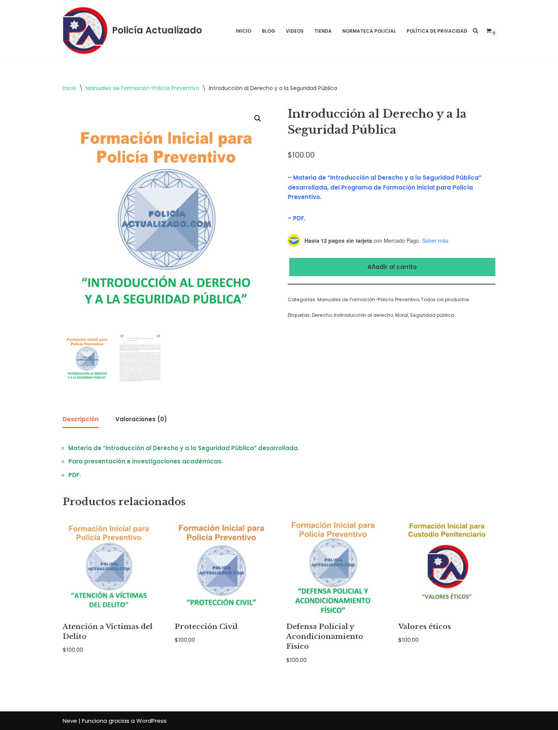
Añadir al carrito (392, 267)
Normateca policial (369, 31)
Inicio (243, 31)
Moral (401, 315)
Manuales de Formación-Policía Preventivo (142, 88)
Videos (295, 31)
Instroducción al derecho (363, 315)
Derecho (322, 315)
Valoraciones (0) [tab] (141, 419)
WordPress (151, 721)
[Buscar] (475, 30)
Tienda (323, 31)
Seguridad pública (432, 315)
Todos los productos (445, 299)
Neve (70, 721)
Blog (268, 31)
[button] (258, 118)
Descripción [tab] (81, 419)
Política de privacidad (437, 31)
